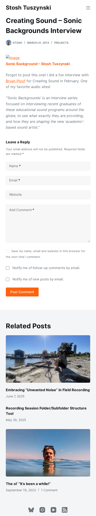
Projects (61, 42)
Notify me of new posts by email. (38, 279)
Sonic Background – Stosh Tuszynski (38, 64)
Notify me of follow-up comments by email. (46, 268)
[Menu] (88, 8)
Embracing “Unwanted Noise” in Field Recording (48, 390)
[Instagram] (42, 510)
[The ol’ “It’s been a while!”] (48, 453)
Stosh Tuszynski (28, 7)
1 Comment (49, 490)
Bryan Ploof (15, 81)
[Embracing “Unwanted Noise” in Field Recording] (48, 359)
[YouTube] (53, 510)
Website (15, 194)
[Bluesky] (31, 510)
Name (15, 166)
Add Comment (21, 210)
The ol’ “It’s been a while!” (28, 483)
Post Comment (22, 292)
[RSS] (64, 510)
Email (14, 180)
